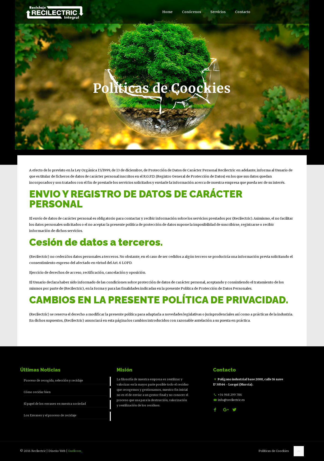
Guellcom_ (75, 451)
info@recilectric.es (231, 400)
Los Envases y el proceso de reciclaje (50, 415)
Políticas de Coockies (274, 451)
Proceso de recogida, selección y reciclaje (53, 380)
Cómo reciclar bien (37, 392)
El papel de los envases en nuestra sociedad (55, 403)
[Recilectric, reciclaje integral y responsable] (54, 12)
